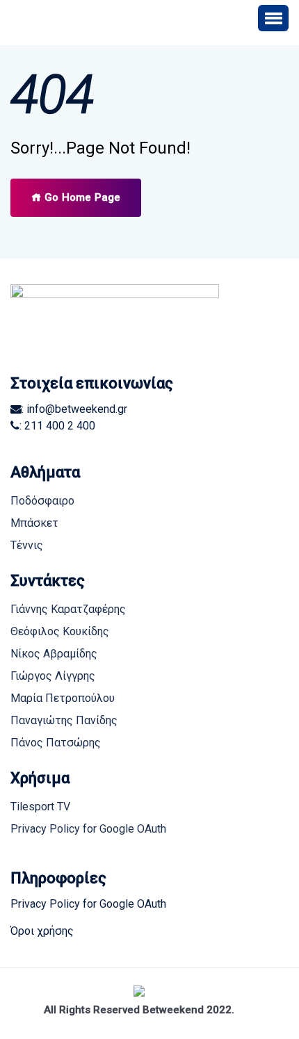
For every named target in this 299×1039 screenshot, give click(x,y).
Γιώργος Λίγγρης (52, 675)
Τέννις (26, 545)
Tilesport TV (40, 806)
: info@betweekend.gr (74, 409)
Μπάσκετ (34, 523)
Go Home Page (81, 197)
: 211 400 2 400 (57, 425)
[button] (273, 18)
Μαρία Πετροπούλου (62, 698)
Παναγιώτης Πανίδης (64, 720)
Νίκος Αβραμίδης (53, 653)
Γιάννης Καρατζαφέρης (68, 609)
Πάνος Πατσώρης (55, 742)
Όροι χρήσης (42, 931)
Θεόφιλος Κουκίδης (59, 631)
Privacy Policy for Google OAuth (88, 828)
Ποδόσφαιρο (42, 500)
